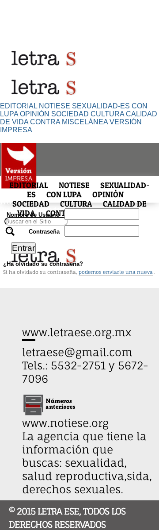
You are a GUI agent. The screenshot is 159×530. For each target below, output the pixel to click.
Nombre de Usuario (33, 214)
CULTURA (107, 114)
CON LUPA (64, 194)
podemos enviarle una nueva (116, 272)
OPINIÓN (34, 114)
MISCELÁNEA (85, 122)
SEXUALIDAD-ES (101, 106)
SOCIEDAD (70, 114)
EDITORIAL (18, 106)
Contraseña (44, 231)
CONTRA (45, 122)
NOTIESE (54, 106)
